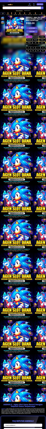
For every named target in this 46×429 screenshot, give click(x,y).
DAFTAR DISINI (32, 28)
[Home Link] (10, 4)
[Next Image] (22, 27)
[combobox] (22, 8)
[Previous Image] (7, 27)
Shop (3, 5)
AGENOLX (3, 408)
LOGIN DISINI (31, 31)
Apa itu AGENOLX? (10, 425)
